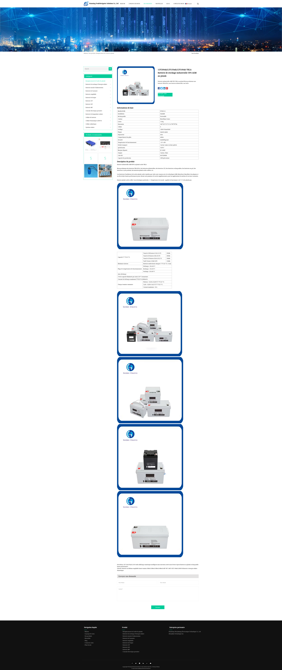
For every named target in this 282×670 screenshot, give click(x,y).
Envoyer (157, 607)
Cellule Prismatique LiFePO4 (94, 121)
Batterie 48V (89, 107)
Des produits (148, 3)
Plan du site (88, 645)
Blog (168, 3)
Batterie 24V (89, 104)
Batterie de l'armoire (92, 91)
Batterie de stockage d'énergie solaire (96, 84)
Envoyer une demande (162, 94)
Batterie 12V (89, 101)
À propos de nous (134, 3)
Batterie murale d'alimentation (94, 87)
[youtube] (150, 663)
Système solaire (90, 127)
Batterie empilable (91, 94)
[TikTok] (146, 663)
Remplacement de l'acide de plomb (105, 53)
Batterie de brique (91, 97)
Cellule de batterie (91, 117)
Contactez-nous (178, 3)
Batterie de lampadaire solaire (94, 114)
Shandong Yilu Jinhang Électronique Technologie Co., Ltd (185, 631)
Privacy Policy (156, 666)
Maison (122, 3)
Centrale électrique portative (94, 111)
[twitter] (135, 663)
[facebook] (132, 663)
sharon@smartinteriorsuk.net (142, 668)
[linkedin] (143, 663)
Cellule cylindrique (91, 124)
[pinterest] (139, 663)
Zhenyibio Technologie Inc (176, 634)
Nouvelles (159, 3)
